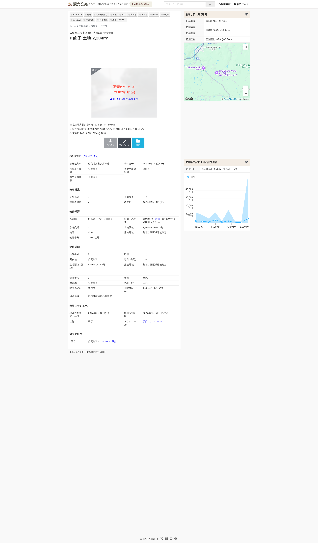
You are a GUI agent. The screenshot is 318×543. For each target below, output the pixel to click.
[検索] (210, 4)
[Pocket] (171, 539)
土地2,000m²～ (119, 20)
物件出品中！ (141, 4)
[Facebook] (157, 539)
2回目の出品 (90, 156)
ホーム (73, 26)
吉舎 (157, 219)
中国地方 (83, 26)
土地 (115, 14)
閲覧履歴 (226, 4)
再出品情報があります (125, 99)
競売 (89, 14)
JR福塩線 (90, 20)
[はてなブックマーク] (166, 539)
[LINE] (175, 539)
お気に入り (242, 4)
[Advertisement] (124, 54)
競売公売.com (149, 539)
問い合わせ (124, 145)
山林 (124, 14)
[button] (245, 47)
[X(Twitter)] (161, 539)
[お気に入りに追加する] (138, 143)
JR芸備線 (103, 20)
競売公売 (80, 4)
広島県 (133, 14)
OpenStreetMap (231, 99)
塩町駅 (166, 14)
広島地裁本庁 (102, 14)
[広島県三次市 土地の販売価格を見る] (246, 162)
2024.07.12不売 (107, 341)
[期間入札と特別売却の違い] (81, 156)
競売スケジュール (152, 321)
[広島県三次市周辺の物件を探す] (246, 14)
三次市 (144, 14)
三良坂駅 (77, 20)
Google (189, 98)
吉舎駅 (155, 14)
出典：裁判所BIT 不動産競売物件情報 (86, 352)
